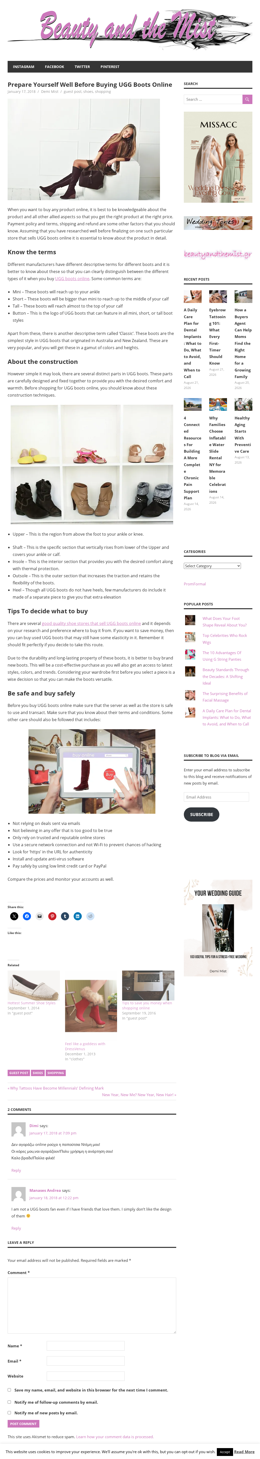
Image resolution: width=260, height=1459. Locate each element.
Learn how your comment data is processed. (115, 1436)
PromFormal (195, 583)
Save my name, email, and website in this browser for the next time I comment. (91, 1390)
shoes (88, 91)
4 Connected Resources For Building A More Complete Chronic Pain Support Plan (192, 457)
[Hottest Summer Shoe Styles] (34, 985)
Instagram (23, 66)
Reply (16, 1170)
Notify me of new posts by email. (46, 1412)
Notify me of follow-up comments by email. (56, 1402)
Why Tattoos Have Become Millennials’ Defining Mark (57, 1088)
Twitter (82, 66)
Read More (244, 1451)
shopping (103, 91)
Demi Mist (49, 91)
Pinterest (110, 66)
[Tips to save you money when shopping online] (148, 985)
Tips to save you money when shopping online (147, 1005)
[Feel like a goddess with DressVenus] (91, 1006)
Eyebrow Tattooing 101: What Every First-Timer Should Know (217, 336)
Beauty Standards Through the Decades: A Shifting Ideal (226, 676)
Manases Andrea (45, 1190)
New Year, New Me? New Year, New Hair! (137, 1094)
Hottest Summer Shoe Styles (32, 1002)
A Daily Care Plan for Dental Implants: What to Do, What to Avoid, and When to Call (192, 343)
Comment (19, 1272)
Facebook (54, 66)
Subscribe (201, 814)
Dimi (34, 1125)
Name (15, 1345)
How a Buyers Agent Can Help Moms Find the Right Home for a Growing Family (243, 343)
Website (15, 1376)
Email (14, 1361)
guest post (73, 91)
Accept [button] (225, 1452)
